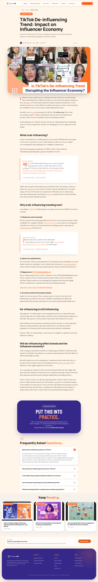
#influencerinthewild (38, 173)
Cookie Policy (78, 563)
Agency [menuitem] (25, 3)
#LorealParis (42, 244)
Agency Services (38, 558)
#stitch (29, 163)
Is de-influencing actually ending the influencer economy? (41, 476)
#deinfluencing (27, 170)
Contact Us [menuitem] (72, 3)
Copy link (75, 43)
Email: (55, 427)
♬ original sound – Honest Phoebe (34, 177)
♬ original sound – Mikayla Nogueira (35, 249)
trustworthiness (25, 228)
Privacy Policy (78, 560)
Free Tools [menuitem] (46, 3)
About (56, 558)
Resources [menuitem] (55, 3)
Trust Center (78, 558)
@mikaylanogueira (28, 237)
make (28, 103)
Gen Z (49, 194)
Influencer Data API (39, 560)
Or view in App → (87, 3)
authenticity (31, 189)
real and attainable (69, 264)
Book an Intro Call (40, 427)
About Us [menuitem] (63, 3)
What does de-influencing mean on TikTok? (36, 450)
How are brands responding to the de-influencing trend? (41, 482)
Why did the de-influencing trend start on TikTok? (39, 469)
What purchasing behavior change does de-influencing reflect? (43, 489)
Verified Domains (79, 566)
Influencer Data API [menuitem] (35, 3)
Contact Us (57, 568)
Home (23, 10)
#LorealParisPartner (29, 244)
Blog (27, 10)
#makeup (50, 170)
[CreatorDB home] (11, 3)
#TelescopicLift (58, 242)
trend (33, 112)
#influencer (26, 173)
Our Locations (58, 560)
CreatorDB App (38, 563)
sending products (64, 363)
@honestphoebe (27, 161)
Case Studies (57, 563)
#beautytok (58, 170)
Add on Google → (84, 541)
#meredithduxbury (40, 170)
